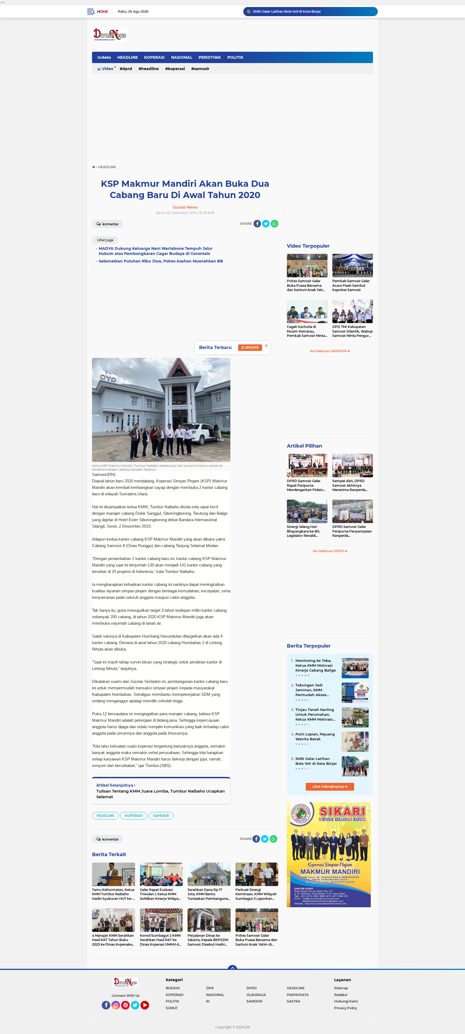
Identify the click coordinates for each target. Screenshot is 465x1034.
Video (107, 68)
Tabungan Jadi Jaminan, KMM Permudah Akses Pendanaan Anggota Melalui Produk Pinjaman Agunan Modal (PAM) (314, 690)
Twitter (137, 1011)
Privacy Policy (345, 1008)
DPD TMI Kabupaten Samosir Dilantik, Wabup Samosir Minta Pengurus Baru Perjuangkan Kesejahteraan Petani (352, 331)
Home (102, 11)
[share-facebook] (257, 223)
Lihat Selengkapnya (328, 786)
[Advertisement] (232, 117)
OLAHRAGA (256, 995)
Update (251, 347)
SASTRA (293, 1001)
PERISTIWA (210, 57)
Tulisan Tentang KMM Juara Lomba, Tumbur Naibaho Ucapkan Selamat (160, 794)
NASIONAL (181, 57)
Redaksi (340, 995)
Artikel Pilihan (304, 446)
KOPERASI (154, 57)
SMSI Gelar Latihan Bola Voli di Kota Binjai (316, 761)
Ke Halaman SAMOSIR (328, 351)
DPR (210, 988)
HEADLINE (127, 57)
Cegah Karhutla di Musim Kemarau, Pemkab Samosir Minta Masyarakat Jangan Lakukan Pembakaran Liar (306, 331)
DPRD (127, 68)
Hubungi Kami (346, 1001)
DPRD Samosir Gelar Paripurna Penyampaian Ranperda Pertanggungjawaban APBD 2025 (352, 531)
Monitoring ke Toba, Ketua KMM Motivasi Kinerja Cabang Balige (315, 665)
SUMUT (172, 1008)
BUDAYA (173, 988)
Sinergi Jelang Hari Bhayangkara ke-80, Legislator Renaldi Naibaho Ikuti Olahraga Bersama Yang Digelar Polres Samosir (306, 531)
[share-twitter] (266, 223)
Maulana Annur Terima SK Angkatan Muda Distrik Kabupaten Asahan (309, 11)
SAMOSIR (201, 68)
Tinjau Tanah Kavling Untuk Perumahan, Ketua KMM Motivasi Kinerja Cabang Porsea (315, 714)
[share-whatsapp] (274, 223)
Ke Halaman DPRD (329, 551)
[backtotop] (232, 970)
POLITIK (235, 57)
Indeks (104, 57)
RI (208, 1001)
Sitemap (341, 988)
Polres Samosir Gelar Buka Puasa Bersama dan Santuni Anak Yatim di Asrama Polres (306, 285)
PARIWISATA (298, 995)
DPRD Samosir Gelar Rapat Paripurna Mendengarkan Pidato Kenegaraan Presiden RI (306, 485)
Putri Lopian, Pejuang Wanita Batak (315, 736)
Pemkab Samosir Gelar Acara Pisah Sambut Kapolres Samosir (351, 285)
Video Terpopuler (308, 246)
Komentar (110, 224)
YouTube (148, 1011)
